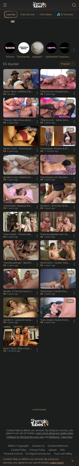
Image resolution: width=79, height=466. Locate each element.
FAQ (62, 449)
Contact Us (38, 445)
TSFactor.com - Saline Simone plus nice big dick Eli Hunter (54, 120)
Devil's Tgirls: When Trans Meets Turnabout (17, 348)
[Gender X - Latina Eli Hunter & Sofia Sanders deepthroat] (21, 310)
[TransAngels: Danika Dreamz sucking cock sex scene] (58, 282)
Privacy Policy (37, 449)
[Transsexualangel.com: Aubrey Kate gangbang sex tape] (58, 225)
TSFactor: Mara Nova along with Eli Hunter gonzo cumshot (18, 120)
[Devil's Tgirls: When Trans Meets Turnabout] (21, 339)
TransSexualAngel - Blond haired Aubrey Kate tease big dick (18, 263)
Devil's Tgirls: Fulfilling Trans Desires (17, 91)
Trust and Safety (63, 453)
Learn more (56, 462)
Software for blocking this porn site (25, 437)
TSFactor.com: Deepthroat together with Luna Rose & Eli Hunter (55, 91)
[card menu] (37, 93)
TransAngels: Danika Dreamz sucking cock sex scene (55, 291)
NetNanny (54, 437)
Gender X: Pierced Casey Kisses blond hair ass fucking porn (18, 291)
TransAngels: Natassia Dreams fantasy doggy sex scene (18, 206)
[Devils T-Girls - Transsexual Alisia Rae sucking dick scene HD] (21, 139)
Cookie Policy (18, 449)
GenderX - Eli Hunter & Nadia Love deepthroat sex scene (54, 206)
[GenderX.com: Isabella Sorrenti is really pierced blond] (21, 168)
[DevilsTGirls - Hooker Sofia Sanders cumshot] (58, 253)
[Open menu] (5, 5)
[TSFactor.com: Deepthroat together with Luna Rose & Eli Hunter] (58, 82)
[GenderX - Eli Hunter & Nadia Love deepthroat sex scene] (58, 196)
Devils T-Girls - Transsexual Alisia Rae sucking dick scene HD (18, 148)
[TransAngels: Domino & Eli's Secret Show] (58, 139)
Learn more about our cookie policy (54, 433)
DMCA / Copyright (18, 445)
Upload (52, 449)
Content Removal (58, 445)
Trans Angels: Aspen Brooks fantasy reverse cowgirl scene (54, 320)
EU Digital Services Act (38, 453)
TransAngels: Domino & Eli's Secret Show (54, 148)
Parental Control (13, 453)
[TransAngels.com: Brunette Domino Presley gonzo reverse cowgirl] (58, 168)
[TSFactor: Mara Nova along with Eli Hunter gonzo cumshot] (21, 111)
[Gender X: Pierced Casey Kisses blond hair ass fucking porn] (21, 282)
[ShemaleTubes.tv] (39, 5)
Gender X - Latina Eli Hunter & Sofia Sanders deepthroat (17, 320)
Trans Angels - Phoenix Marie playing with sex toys (17, 234)
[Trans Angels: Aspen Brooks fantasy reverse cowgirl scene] (58, 310)
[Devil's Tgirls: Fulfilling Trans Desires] (21, 82)
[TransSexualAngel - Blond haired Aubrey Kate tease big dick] (21, 253)
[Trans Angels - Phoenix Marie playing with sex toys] (21, 225)
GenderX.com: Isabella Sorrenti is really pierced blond (17, 177)
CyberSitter (67, 437)
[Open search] (74, 5)
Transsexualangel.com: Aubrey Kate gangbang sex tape (55, 234)
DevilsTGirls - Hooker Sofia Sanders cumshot (55, 263)
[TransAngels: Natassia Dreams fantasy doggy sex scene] (21, 196)
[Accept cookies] (72, 460)
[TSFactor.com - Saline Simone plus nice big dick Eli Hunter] (58, 111)
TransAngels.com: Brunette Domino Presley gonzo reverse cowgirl (54, 177)
